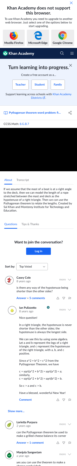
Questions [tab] (10, 224)
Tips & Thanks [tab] (30, 224)
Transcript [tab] (22, 180)
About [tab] (8, 180)
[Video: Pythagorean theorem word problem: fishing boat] (38, 149)
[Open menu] (72, 53)
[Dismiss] (71, 3)
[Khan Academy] (17, 53)
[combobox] (32, 266)
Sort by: (10, 266)
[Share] (70, 112)
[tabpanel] (38, 198)
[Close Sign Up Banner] (70, 65)
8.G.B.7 (24, 124)
